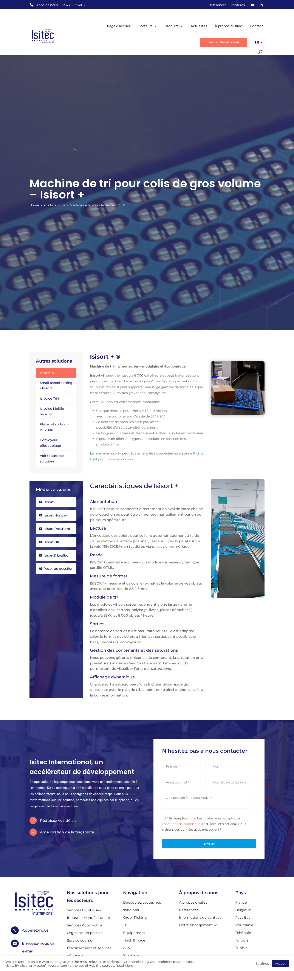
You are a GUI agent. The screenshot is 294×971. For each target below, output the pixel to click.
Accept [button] (280, 963)
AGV (126, 948)
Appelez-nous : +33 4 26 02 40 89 (61, 5)
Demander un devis (224, 42)
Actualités (199, 26)
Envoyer (209, 843)
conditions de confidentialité (183, 824)
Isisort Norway (55, 515)
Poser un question (58, 568)
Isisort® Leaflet (55, 555)
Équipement (134, 933)
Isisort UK (51, 542)
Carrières (238, 5)
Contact (256, 26)
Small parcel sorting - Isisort (56, 385)
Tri (125, 925)
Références (217, 5)
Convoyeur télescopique (50, 443)
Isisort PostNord (56, 529)
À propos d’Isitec (228, 26)
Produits (172, 26)
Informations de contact (200, 917)
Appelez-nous (35, 930)
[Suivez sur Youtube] (252, 5)
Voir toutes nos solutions (52, 458)
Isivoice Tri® (50, 398)
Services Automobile (84, 925)
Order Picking (135, 917)
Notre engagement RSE (200, 925)
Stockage (131, 955)
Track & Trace (134, 940)
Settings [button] (262, 964)
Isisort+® (47, 373)
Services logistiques (84, 910)
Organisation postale (85, 933)
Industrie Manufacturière (88, 918)
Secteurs (145, 26)
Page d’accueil (119, 26)
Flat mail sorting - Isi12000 (54, 427)
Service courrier (80, 940)
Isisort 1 (49, 502)
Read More (124, 966)
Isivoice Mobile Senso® (52, 411)
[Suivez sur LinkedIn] (261, 5)
